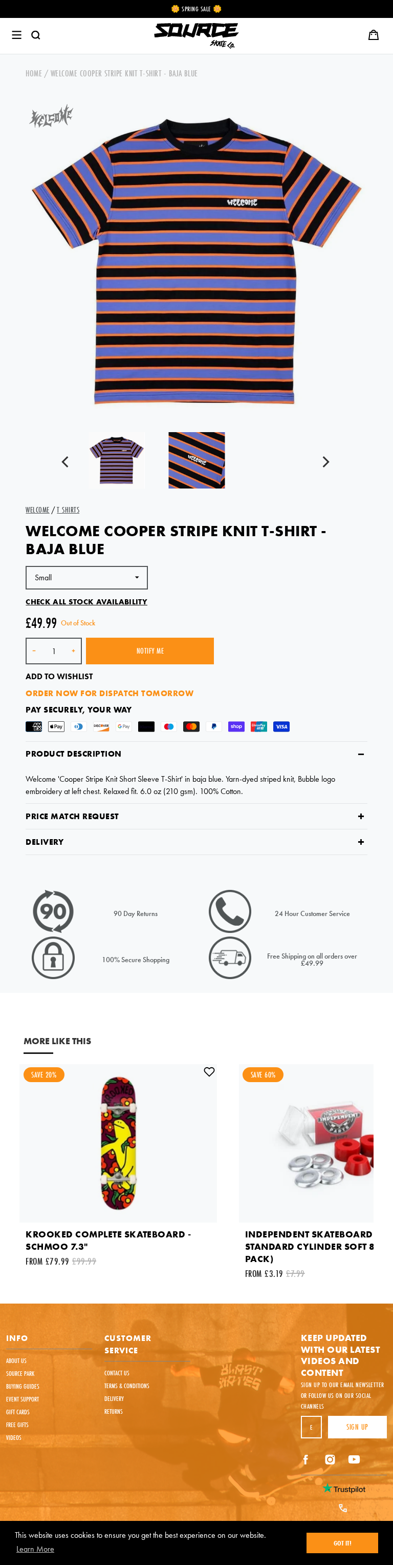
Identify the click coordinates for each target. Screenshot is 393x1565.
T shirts (68, 509)
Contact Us (116, 1372)
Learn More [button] (35, 1548)
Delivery (44, 842)
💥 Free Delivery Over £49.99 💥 (197, 8)
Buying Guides (22, 1386)
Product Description (73, 753)
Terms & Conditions (126, 1385)
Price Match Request (72, 816)
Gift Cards (18, 1411)
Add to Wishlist (59, 676)
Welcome (37, 509)
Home (34, 73)
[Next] (326, 463)
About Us (16, 1360)
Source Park (20, 1373)
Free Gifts (17, 1424)
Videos (13, 1437)
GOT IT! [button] (343, 1543)
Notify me (150, 650)
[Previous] (67, 463)
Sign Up (357, 1426)
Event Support (22, 1399)
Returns (113, 1411)
